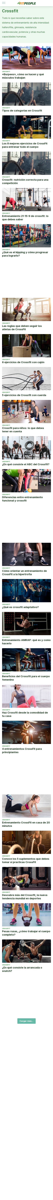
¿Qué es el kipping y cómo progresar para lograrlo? (25, 254)
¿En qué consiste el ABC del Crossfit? (25, 464)
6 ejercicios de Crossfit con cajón (23, 362)
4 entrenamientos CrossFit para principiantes (22, 750)
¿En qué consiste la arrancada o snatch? (22, 969)
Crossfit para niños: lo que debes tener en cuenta (23, 429)
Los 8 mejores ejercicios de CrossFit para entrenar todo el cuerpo (24, 145)
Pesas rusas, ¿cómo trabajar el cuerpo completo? (26, 933)
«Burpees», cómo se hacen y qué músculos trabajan (23, 76)
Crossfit (6, 72)
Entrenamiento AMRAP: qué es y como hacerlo (26, 642)
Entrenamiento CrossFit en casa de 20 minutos (26, 824)
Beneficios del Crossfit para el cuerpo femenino (26, 678)
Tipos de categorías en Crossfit (22, 110)
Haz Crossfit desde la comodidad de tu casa (25, 714)
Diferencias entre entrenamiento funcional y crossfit (22, 499)
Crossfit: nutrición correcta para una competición (25, 181)
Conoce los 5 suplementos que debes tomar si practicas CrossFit (25, 860)
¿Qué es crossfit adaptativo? (20, 607)
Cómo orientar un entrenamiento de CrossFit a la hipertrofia (24, 572)
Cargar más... (26, 1021)
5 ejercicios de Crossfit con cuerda (24, 395)
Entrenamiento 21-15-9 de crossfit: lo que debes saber (25, 217)
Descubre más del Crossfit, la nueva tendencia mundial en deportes (24, 897)
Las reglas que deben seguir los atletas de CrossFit (22, 327)
